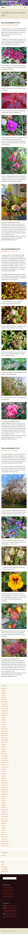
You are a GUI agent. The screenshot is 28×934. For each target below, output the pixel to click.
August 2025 (4, 715)
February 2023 (4, 782)
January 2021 (4, 839)
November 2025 (4, 708)
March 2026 (3, 699)
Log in (2, 864)
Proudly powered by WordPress (8, 931)
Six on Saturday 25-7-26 (8, 894)
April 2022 (3, 805)
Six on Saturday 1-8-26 (7, 892)
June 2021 (3, 827)
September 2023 (5, 767)
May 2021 (3, 830)
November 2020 (4, 843)
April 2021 (3, 832)
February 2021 (4, 836)
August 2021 (4, 823)
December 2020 (4, 841)
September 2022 (5, 794)
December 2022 (4, 787)
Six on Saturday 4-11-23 (10, 448)
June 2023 (3, 773)
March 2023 (3, 780)
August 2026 (4, 688)
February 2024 (4, 755)
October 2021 (4, 818)
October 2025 (4, 711)
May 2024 (3, 749)
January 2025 (4, 731)
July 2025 (3, 717)
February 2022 (4, 809)
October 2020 (4, 845)
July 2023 (3, 771)
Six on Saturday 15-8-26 (8, 889)
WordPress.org (4, 871)
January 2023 (4, 785)
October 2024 (4, 737)
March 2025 (3, 726)
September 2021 (5, 821)
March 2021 (3, 834)
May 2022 (3, 803)
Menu (2, 7)
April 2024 (3, 751)
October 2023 (4, 764)
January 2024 (4, 758)
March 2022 (3, 807)
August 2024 (4, 742)
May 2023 (3, 776)
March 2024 (3, 753)
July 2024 (3, 744)
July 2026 (3, 690)
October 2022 (4, 791)
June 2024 (3, 746)
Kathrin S (5, 916)
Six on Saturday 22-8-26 (8, 887)
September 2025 (5, 713)
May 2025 (3, 722)
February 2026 (4, 702)
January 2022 (4, 812)
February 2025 (4, 728)
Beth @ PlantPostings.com (8, 910)
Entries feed (4, 866)
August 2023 (4, 769)
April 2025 (3, 724)
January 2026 (4, 704)
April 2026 (3, 697)
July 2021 (3, 825)
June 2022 (3, 800)
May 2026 (3, 695)
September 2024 (5, 740)
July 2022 (3, 798)
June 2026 (3, 693)
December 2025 (4, 706)
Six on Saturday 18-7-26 (8, 896)
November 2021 (4, 816)
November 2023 (4, 762)
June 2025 (3, 719)
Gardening (15, 25)
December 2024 (4, 733)
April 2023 (3, 778)
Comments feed (4, 869)
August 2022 (4, 796)
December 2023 (4, 760)
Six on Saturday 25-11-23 (10, 23)
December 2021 (4, 814)
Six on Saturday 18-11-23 (10, 249)
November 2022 (4, 789)
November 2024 (4, 735)
